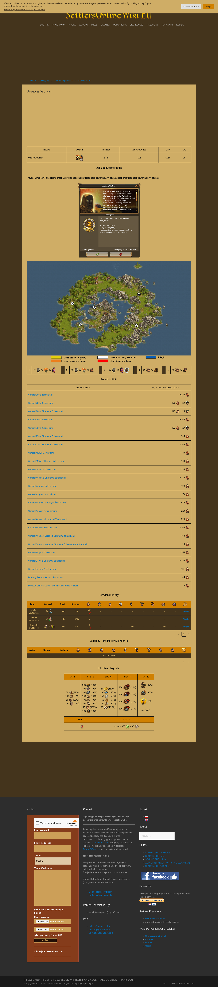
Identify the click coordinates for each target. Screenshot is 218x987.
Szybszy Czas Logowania (101, 933)
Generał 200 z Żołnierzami (40, 395)
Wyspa (72, 25)
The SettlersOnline (99, 842)
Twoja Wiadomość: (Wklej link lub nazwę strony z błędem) (48, 890)
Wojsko (83, 25)
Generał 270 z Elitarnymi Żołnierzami (45, 444)
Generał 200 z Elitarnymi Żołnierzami (45, 411)
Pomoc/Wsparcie (91, 849)
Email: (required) (42, 843)
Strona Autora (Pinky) (155, 936)
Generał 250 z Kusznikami (40, 428)
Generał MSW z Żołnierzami (41, 453)
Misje (94, 25)
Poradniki (167, 25)
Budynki (44, 25)
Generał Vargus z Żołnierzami (42, 486)
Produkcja (58, 25)
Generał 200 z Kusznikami (40, 403)
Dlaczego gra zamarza (99, 929)
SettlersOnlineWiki (54, 983)
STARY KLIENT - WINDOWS (157, 853)
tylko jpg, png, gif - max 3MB (48, 935)
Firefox (148, 942)
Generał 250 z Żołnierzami (40, 419)
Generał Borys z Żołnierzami (41, 552)
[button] (39, 604)
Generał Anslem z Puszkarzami (43, 527)
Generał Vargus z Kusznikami (42, 494)
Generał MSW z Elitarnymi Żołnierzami (46, 461)
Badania (105, 25)
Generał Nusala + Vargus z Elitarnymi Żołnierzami (51, 536)
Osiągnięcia (119, 25)
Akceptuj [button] (209, 6)
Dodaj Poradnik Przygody (100, 892)
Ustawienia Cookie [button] (191, 6)
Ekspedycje (136, 25)
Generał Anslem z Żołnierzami (42, 511)
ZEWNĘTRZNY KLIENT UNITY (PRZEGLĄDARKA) (167, 863)
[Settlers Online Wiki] (109, 13)
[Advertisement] (109, 51)
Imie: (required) (42, 830)
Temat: (37, 855)
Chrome (149, 939)
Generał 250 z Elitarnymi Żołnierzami (45, 436)
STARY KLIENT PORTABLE (157, 866)
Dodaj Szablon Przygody (100, 895)
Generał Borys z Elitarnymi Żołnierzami (46, 561)
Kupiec (180, 25)
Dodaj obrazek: (41, 917)
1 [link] (183, 634)
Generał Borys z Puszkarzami (42, 569)
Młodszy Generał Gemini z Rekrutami (45, 577)
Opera (148, 946)
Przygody (152, 25)
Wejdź (186, 611)
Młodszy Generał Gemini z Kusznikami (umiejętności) (53, 586)
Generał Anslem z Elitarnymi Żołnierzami (47, 519)
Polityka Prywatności (155, 918)
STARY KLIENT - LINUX (155, 859)
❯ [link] (189, 634)
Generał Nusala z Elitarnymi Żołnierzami (47, 478)
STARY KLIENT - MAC (155, 856)
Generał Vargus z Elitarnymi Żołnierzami (47, 503)
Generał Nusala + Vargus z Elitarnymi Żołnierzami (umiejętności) (58, 544)
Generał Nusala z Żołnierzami (42, 469)
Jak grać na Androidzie (99, 926)
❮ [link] (179, 634)
